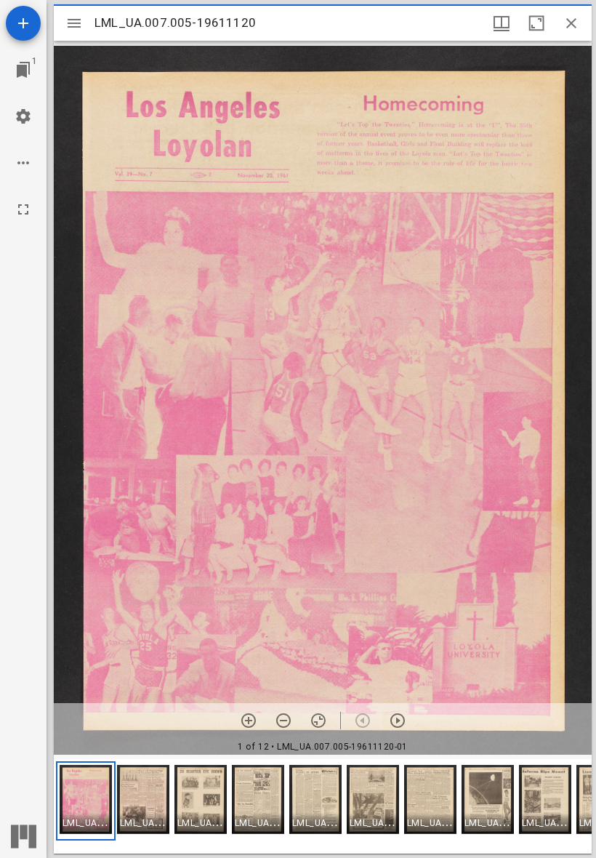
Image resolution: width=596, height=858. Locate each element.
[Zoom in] (248, 720)
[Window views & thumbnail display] (501, 23)
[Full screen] (23, 209)
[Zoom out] (283, 720)
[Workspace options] (23, 162)
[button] (86, 801)
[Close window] (571, 23)
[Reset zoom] (318, 720)
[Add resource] (23, 23)
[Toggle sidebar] (74, 23)
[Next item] (397, 720)
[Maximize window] (536, 23)
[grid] (323, 806)
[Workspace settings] (23, 116)
